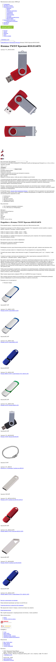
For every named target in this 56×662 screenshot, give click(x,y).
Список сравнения (8, 646)
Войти (5, 617)
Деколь (8, 9)
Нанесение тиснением (12, 21)
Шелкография (9, 18)
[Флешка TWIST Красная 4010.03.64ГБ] (21, 82)
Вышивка (8, 8)
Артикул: (3, 49)
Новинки (6, 33)
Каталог (6, 30)
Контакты (6, 23)
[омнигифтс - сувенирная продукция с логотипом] (7, 28)
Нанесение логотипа (9, 6)
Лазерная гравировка (11, 10)
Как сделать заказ (8, 642)
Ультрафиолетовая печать (12, 17)
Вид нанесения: (5, 161)
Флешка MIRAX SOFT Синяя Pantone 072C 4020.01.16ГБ (15, 594)
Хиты (5, 34)
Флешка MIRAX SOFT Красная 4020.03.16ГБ (12, 531)
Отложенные (7, 644)
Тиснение (8, 16)
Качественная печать (6, 610)
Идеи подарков (7, 36)
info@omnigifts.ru (8, 658)
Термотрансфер (10, 14)
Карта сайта (6, 633)
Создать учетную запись (10, 619)
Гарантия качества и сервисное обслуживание (12, 605)
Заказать (3, 164)
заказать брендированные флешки (18, 191)
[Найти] (14, 41)
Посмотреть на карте (9, 660)
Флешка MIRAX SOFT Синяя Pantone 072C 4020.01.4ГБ (15, 373)
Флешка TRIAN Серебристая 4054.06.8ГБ (11, 562)
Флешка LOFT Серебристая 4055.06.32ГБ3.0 (12, 499)
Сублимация (9, 12)
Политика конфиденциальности (11, 637)
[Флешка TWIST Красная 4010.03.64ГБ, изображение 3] (21, 148)
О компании (7, 4)
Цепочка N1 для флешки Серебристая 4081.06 (12, 468)
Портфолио (6, 22)
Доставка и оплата (8, 5)
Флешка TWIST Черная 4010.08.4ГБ (9, 436)
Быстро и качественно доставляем (9, 600)
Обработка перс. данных (10, 636)
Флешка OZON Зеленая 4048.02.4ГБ (10, 405)
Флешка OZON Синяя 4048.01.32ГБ (9, 310)
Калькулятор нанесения (9, 20)
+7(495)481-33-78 (8, 655)
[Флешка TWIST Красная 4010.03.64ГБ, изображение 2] (21, 115)
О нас (5, 632)
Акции (5, 32)
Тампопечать (9, 13)
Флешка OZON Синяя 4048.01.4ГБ (9, 342)
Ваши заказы (7, 643)
